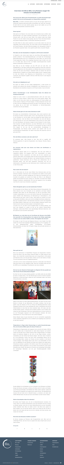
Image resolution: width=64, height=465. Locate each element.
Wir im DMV (17, 442)
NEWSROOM (35, 14)
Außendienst (17, 448)
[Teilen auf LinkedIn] (39, 428)
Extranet (41, 455)
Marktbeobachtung (18, 457)
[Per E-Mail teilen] (47, 428)
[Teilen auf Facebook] (17, 428)
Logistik (16, 455)
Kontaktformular (55, 446)
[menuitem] (54, 0)
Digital (16, 453)
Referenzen (30, 444)
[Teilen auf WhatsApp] (32, 428)
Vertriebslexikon (43, 453)
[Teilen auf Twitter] (24, 428)
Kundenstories (30, 442)
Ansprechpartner (43, 446)
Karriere (41, 448)
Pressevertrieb (18, 446)
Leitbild (41, 444)
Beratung (17, 444)
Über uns (41, 442)
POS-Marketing (18, 451)
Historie (41, 451)
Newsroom (42, 457)
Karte (53, 444)
